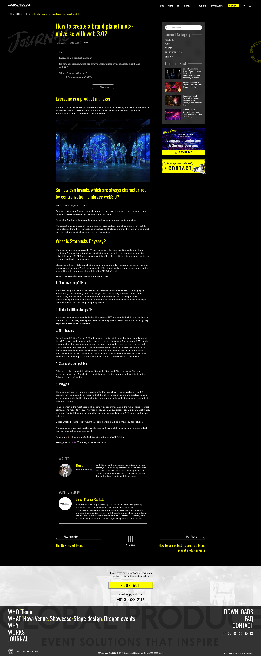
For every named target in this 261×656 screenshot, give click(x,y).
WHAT (170, 5)
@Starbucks (95, 422)
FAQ (249, 618)
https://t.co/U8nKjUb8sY (83, 437)
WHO (162, 5)
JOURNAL (202, 5)
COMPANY (169, 40)
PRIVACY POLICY (20, 651)
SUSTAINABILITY (172, 52)
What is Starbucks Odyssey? (73, 73)
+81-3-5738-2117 (130, 599)
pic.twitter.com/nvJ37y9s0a (110, 437)
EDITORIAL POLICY (32, 651)
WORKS (187, 5)
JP (244, 5)
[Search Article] (168, 28)
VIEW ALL (104, 86)
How (28, 618)
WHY (178, 5)
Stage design (88, 618)
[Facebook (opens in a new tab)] (235, 633)
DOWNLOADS (217, 5)
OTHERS (168, 48)
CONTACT (233, 5)
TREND (28, 14)
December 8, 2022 (99, 276)
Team (26, 611)
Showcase (61, 618)
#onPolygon (137, 422)
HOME (10, 14)
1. (79, 77)
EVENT (168, 44)
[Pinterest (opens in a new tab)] (246, 633)
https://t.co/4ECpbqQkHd (104, 271)
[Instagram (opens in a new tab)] (240, 633)
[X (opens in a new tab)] (229, 633)
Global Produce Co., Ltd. (90, 499)
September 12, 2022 (100, 442)
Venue (41, 618)
